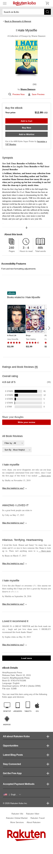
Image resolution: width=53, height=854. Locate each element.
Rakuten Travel (37, 818)
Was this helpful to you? (13, 488)
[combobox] (13, 443)
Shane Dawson (27, 89)
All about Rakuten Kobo (16, 736)
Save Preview (38, 94)
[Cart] (47, 3)
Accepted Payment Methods (18, 784)
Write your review (26, 422)
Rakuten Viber (32, 813)
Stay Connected (12, 764)
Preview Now (19, 94)
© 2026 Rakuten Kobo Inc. (15, 803)
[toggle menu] (4, 3)
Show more (45, 475)
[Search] (47, 12)
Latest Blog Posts (13, 755)
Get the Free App (12, 773)
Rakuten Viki (17, 813)
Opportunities (10, 745)
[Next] (49, 328)
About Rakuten (33, 822)
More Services (17, 822)
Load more (26, 658)
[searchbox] (26, 12)
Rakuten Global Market (17, 818)
